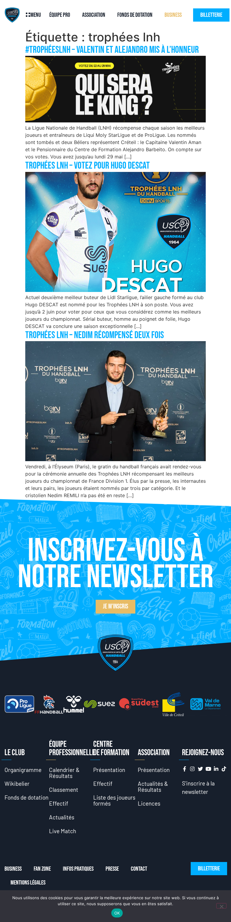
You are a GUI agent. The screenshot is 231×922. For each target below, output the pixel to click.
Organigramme (23, 769)
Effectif (58, 803)
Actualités (61, 817)
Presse (112, 868)
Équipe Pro (59, 15)
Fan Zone (42, 868)
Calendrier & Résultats (64, 772)
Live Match (62, 830)
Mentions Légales (28, 882)
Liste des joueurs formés (114, 800)
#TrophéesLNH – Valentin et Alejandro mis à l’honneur (112, 50)
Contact (139, 868)
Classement (63, 789)
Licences (149, 803)
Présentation (109, 769)
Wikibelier (17, 783)
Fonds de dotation (134, 15)
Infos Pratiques (78, 868)
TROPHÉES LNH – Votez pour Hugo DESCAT (87, 166)
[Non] (221, 905)
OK (117, 913)
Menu (35, 15)
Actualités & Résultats (153, 786)
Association (93, 15)
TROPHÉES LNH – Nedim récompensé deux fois (94, 335)
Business (173, 15)
